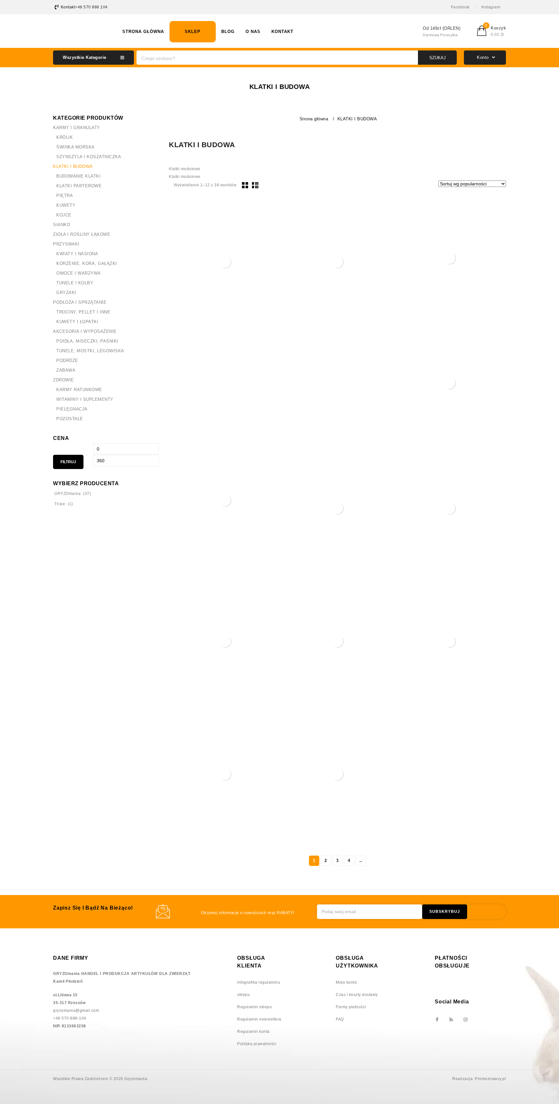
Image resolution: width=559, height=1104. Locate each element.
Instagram (490, 7)
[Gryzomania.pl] (83, 30)
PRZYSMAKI (66, 244)
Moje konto (346, 982)
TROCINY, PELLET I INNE (83, 312)
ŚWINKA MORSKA (75, 147)
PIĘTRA (64, 195)
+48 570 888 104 (91, 7)
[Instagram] (465, 1019)
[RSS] (450, 1019)
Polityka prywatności (256, 1044)
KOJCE (63, 215)
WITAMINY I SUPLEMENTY (85, 399)
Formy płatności (351, 1007)
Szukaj (437, 57)
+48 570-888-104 (69, 1018)
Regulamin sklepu (254, 1007)
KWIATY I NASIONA (77, 253)
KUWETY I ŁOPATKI (77, 321)
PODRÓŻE (67, 360)
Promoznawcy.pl (490, 1079)
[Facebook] (437, 1019)
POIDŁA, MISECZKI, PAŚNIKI (87, 341)
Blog (228, 31)
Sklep (193, 31)
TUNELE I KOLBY (74, 282)
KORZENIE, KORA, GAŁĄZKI (86, 263)
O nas (253, 31)
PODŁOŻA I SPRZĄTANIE (79, 302)
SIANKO (61, 224)
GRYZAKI (66, 292)
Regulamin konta (253, 1031)
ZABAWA (65, 370)
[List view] (255, 185)
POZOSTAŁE (69, 418)
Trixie (59, 504)
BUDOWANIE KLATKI (78, 176)
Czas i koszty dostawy (357, 994)
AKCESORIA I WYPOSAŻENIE (85, 331)
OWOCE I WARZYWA (78, 273)
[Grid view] (245, 185)
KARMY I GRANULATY (76, 127)
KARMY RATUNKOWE (79, 389)
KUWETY (65, 205)
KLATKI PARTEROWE (79, 185)
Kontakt (282, 31)
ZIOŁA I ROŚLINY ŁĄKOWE (81, 234)
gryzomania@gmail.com (76, 1010)
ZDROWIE (63, 379)
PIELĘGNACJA (72, 409)
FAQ (340, 1019)
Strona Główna (143, 31)
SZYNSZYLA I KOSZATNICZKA (88, 156)
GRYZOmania (67, 493)
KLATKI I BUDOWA (73, 166)
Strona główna (314, 118)
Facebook (460, 7)
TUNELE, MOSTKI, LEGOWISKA (90, 350)
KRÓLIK (64, 137)
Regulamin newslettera (259, 1019)
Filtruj (68, 462)
